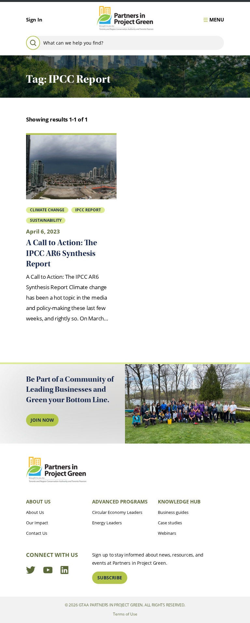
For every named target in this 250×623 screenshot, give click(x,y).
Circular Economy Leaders (117, 512)
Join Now (42, 420)
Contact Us (36, 533)
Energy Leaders (107, 523)
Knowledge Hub (179, 501)
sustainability (46, 220)
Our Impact (37, 523)
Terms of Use (125, 613)
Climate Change (47, 209)
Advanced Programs (119, 501)
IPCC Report (88, 209)
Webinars (167, 533)
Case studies (170, 523)
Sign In (34, 19)
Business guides (173, 512)
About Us (38, 501)
